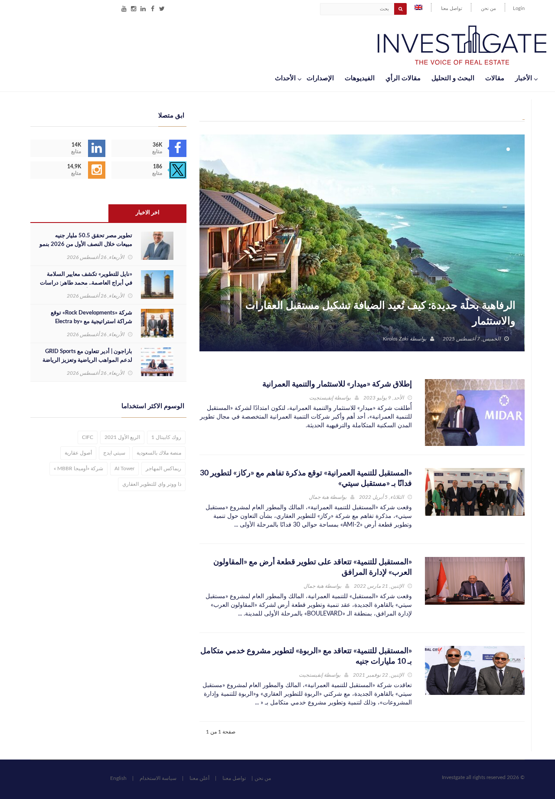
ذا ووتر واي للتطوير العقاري (151, 484)
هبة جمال (319, 497)
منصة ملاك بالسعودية (159, 452)
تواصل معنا (451, 8)
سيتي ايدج (114, 452)
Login (519, 8)
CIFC (87, 437)
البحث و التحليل (452, 78)
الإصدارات (320, 78)
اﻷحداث (285, 78)
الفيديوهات (360, 78)
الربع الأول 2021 (122, 437)
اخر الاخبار (148, 213)
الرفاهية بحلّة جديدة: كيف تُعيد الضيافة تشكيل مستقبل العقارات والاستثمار (380, 314)
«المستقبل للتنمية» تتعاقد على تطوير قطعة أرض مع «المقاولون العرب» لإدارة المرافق (312, 567)
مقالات (494, 78)
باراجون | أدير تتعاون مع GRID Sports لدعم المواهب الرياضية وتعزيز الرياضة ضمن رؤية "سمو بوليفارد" (87, 360)
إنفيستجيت (321, 397)
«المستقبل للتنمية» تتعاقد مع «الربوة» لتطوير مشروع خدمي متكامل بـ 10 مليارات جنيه (306, 656)
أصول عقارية (78, 452)
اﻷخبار (523, 78)
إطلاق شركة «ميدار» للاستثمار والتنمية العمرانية (337, 384)
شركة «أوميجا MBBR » (78, 468)
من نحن (488, 8)
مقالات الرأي (403, 78)
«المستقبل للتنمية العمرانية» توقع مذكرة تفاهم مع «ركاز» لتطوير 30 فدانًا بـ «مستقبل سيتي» (306, 478)
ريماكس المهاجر (163, 468)
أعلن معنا (199, 778)
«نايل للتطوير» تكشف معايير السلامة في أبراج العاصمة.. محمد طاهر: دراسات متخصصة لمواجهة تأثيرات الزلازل (86, 283)
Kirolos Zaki (395, 338)
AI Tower (124, 468)
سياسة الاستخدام (158, 778)
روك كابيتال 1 (166, 437)
